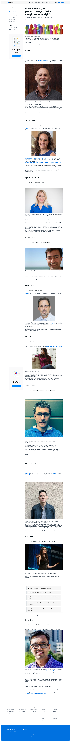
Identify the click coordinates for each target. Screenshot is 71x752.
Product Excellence (12, 17)
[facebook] (56, 733)
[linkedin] (63, 733)
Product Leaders (12, 19)
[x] (60, 733)
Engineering (11, 13)
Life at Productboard (13, 15)
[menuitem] (31, 2)
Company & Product (13, 11)
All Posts (10, 9)
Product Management (13, 21)
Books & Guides (12, 29)
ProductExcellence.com (13, 27)
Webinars (11, 31)
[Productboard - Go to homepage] (11, 2)
